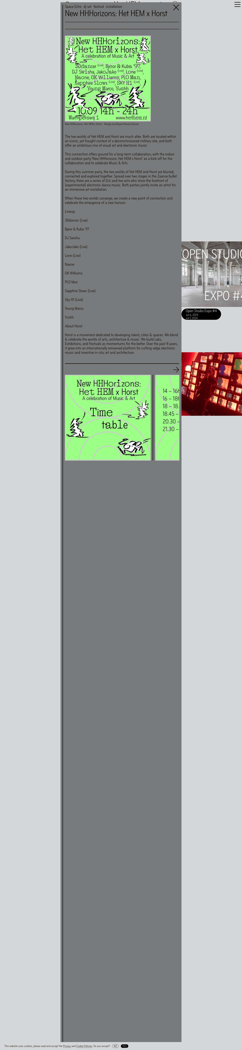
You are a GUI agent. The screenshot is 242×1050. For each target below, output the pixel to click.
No (115, 1046)
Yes (125, 1046)
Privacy (67, 1046)
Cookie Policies (84, 1046)
